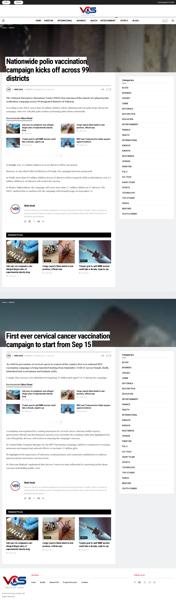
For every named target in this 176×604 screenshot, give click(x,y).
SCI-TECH (126, 177)
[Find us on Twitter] (144, 582)
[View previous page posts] (56, 156)
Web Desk (18, 89)
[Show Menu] (3, 21)
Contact (84, 582)
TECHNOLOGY (128, 193)
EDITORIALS (127, 109)
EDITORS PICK (128, 114)
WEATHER (126, 209)
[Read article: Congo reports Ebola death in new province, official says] (68, 129)
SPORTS (124, 20)
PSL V (124, 172)
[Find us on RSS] (154, 582)
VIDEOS (125, 203)
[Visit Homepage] (88, 10)
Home (4, 28)
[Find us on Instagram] (150, 582)
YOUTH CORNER (129, 214)
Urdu (6, 2)
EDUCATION (127, 119)
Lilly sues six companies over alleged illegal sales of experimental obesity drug (37, 127)
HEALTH (93, 20)
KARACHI (126, 145)
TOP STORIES (128, 198)
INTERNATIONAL (65, 20)
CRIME (125, 103)
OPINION (126, 161)
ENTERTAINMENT (108, 20)
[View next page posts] (61, 156)
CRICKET (126, 98)
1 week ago (27, 133)
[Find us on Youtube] (139, 582)
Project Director (70, 582)
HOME (38, 20)
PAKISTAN (48, 20)
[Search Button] (173, 20)
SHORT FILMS (128, 182)
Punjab (12, 164)
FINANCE (126, 130)
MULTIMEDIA (128, 156)
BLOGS (136, 20)
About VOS (54, 582)
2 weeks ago (82, 145)
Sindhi (18, 2)
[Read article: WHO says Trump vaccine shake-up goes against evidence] (68, 143)
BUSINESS (81, 20)
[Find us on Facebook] (134, 582)
